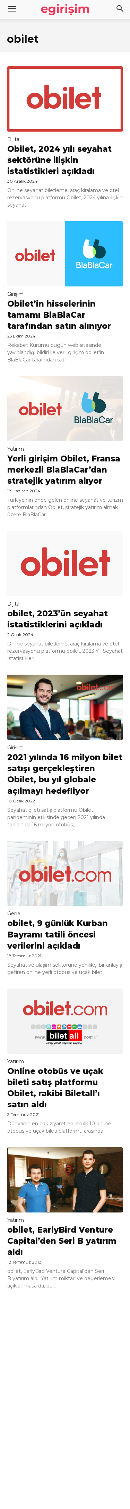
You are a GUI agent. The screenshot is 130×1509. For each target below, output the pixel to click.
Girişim (15, 294)
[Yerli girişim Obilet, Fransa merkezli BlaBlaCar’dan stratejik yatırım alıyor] (65, 408)
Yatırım (15, 449)
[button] (120, 9)
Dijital (13, 139)
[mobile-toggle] (12, 9)
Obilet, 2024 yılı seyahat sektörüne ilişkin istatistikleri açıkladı (59, 160)
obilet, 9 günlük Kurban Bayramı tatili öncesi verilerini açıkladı (57, 934)
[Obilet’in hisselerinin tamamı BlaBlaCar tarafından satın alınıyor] (65, 253)
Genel (14, 913)
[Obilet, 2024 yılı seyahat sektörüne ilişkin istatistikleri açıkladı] (65, 99)
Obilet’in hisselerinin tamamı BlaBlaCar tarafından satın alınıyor (59, 315)
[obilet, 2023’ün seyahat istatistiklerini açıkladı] (65, 563)
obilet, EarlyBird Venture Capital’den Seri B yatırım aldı (61, 1241)
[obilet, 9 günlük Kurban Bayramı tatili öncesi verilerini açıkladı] (65, 873)
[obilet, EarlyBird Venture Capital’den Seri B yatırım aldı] (65, 1179)
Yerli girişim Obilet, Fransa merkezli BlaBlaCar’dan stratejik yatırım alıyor (63, 470)
